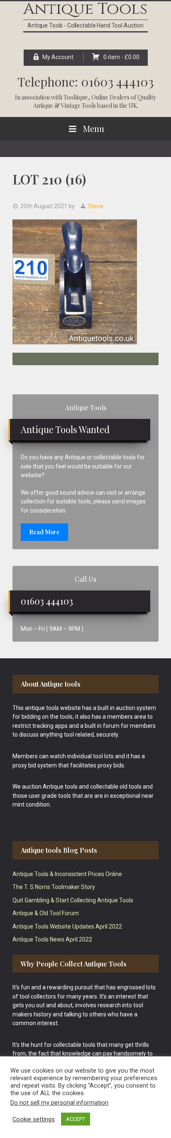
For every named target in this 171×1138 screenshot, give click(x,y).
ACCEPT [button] (75, 1119)
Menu (93, 128)
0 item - (121, 57)
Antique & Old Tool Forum (45, 913)
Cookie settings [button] (33, 1119)
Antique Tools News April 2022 (52, 939)
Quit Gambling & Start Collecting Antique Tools (72, 900)
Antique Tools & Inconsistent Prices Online (67, 874)
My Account (57, 57)
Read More (44, 532)
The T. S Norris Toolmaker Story (53, 887)
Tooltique (76, 97)
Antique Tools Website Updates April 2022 (67, 926)
